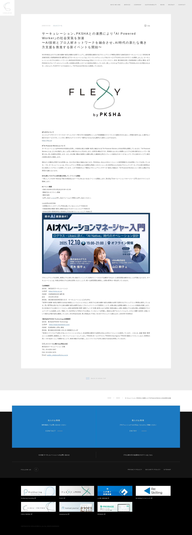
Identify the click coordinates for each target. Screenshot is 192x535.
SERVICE (127, 4)
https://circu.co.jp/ (55, 291)
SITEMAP (167, 469)
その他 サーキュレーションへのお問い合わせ (54, 455)
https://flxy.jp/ (47, 140)
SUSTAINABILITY (151, 4)
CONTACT (181, 4)
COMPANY (137, 4)
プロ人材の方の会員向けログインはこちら (138, 455)
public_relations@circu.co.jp (57, 355)
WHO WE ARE (115, 4)
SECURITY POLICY (152, 469)
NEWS (162, 4)
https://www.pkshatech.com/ (59, 324)
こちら (53, 198)
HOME (109, 398)
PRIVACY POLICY (135, 469)
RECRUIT (171, 4)
